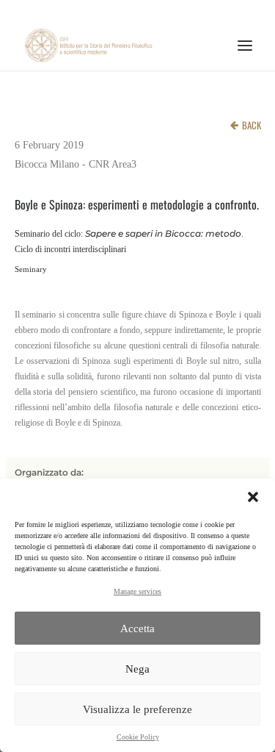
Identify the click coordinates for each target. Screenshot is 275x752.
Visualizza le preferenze (137, 709)
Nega (137, 669)
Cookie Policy (138, 737)
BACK (251, 125)
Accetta (137, 628)
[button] (253, 497)
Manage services (137, 591)
